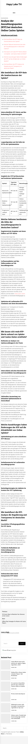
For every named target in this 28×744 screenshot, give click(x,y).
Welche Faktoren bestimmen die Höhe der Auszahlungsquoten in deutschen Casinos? (14, 46)
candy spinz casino (19, 293)
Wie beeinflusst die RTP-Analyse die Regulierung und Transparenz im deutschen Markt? (14, 66)
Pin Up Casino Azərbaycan (18, 693)
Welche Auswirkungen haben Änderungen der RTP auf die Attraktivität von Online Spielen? (15, 59)
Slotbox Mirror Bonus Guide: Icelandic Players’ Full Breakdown (18, 674)
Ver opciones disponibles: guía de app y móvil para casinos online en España (18, 684)
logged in (9, 632)
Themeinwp (9, 733)
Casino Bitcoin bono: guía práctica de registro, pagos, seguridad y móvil (18, 663)
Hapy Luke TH (14, 4)
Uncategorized (4, 18)
